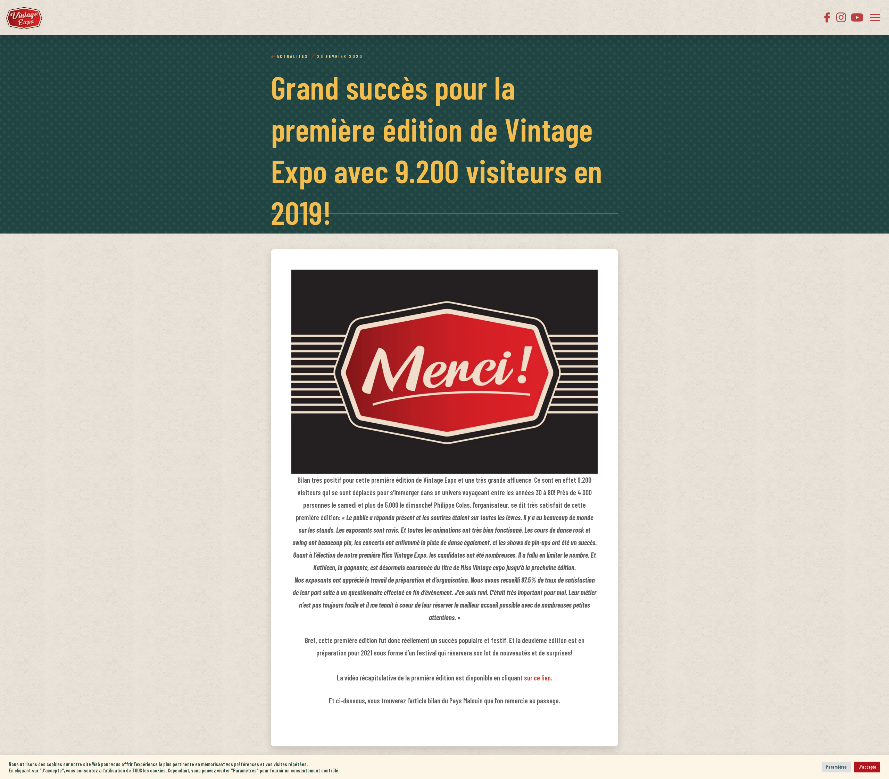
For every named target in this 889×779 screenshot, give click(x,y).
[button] (875, 17)
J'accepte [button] (867, 767)
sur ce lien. (538, 678)
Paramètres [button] (836, 767)
